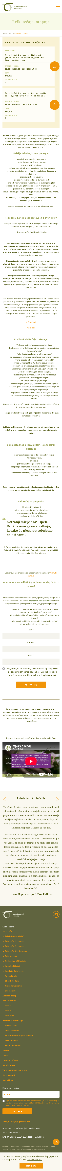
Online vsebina (9, 1000)
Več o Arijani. (31, 322)
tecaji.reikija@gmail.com (16, 1121)
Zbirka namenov (12, 1030)
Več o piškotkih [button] (34, 1159)
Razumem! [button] (31, 1166)
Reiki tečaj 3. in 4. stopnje (16, 951)
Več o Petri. (31, 327)
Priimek (31, 642)
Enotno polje (11, 990)
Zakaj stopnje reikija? (14, 936)
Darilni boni (7, 1080)
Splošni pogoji (9, 1065)
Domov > (5, 33)
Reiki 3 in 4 (9, 1015)
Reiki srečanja (11, 956)
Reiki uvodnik (8, 1075)
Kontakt (6, 1050)
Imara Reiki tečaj (12, 966)
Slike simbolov (11, 1040)
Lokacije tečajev (10, 1060)
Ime (31, 629)
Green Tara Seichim (13, 986)
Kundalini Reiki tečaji (14, 971)
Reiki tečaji (7, 931)
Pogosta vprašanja (13, 1045)
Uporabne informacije (12, 1020)
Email (31, 655)
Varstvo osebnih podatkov (14, 1070)
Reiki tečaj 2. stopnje (14, 946)
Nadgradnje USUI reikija (15, 961)
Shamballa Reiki (12, 981)
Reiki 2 (8, 1010)
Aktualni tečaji (9, 995)
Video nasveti (11, 1025)
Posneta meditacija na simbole (19, 1035)
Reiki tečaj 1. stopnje (14, 941)
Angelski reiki (11, 976)
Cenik (5, 1055)
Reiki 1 (8, 1005)
